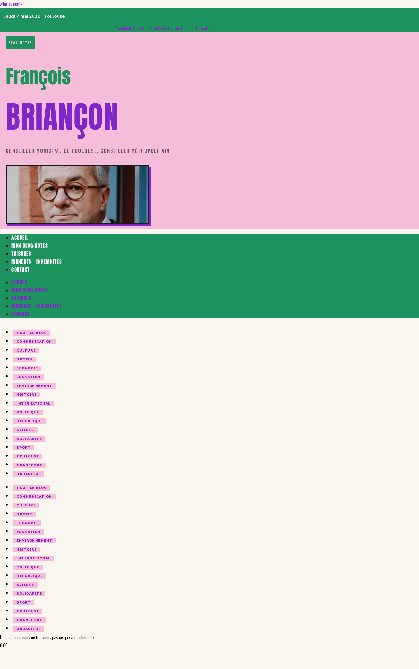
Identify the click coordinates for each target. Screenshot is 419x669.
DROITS (25, 359)
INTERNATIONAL (34, 403)
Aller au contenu (13, 3)
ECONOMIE (27, 368)
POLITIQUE (28, 412)
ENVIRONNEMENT (34, 386)
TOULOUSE (28, 456)
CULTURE (26, 350)
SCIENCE (25, 430)
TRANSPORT (30, 465)
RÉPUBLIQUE (30, 421)
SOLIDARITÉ (29, 439)
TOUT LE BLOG (32, 333)
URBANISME (29, 474)
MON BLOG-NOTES (29, 245)
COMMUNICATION (34, 342)
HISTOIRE (27, 395)
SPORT (24, 448)
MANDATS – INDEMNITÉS (36, 261)
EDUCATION (29, 377)
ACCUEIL (20, 237)
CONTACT (20, 269)
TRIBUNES (21, 253)
